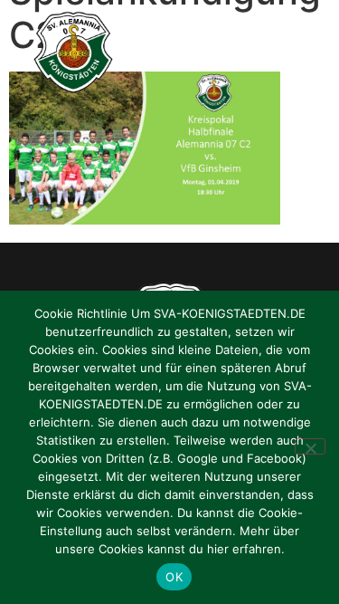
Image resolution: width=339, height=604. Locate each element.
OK (174, 577)
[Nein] (310, 446)
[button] (304, 52)
